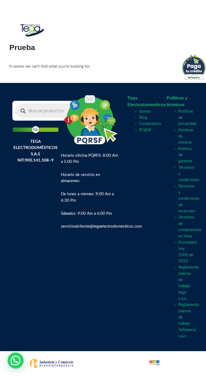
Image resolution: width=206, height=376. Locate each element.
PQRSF (145, 130)
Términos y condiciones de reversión (189, 198)
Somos (145, 111)
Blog (143, 118)
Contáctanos (150, 124)
